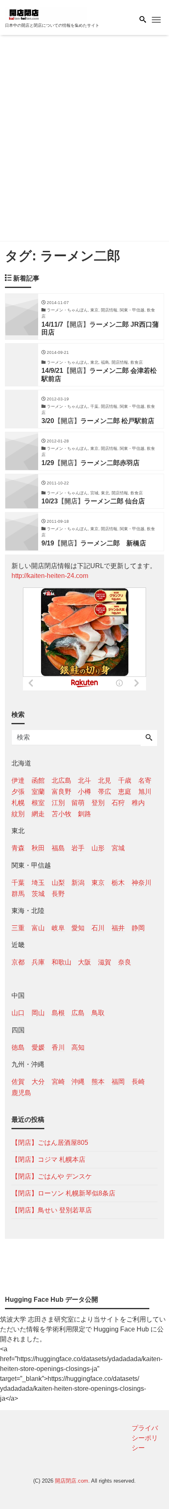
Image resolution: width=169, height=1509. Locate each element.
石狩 (118, 802)
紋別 (18, 813)
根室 (38, 802)
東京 (98, 882)
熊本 (98, 1081)
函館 (38, 780)
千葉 (18, 882)
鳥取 (98, 1012)
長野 (58, 893)
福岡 (118, 1081)
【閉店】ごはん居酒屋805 (49, 1142)
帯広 (104, 791)
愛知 (77, 927)
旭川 (144, 791)
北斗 (84, 780)
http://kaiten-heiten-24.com (49, 575)
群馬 (18, 893)
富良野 (61, 791)
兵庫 (38, 962)
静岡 (138, 927)
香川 (58, 1047)
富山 (38, 927)
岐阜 (58, 927)
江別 (58, 802)
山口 (18, 1012)
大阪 (84, 962)
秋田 (38, 848)
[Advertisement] (84, 140)
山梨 (58, 882)
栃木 (118, 882)
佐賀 (18, 1081)
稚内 (138, 802)
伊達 (18, 780)
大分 (38, 1081)
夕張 (18, 791)
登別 (98, 802)
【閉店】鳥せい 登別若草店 (51, 1210)
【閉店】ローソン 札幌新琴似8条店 (63, 1193)
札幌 (18, 802)
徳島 (18, 1047)
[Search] (149, 738)
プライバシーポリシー (145, 1438)
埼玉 (38, 882)
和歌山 (61, 962)
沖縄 (77, 1081)
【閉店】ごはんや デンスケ (51, 1176)
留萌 (77, 802)
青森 (18, 848)
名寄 (144, 780)
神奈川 (141, 882)
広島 (77, 1012)
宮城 (118, 848)
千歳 (124, 780)
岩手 (77, 848)
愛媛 (38, 1047)
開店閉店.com (71, 1481)
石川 (98, 927)
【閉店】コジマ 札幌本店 (48, 1159)
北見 (104, 780)
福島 (58, 848)
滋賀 (104, 962)
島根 (58, 1012)
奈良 (124, 962)
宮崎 (58, 1081)
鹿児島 (21, 1092)
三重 (18, 927)
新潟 (77, 882)
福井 (118, 927)
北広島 (61, 780)
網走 (38, 813)
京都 (18, 962)
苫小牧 (61, 813)
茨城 (38, 893)
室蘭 (38, 791)
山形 (98, 848)
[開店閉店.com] (46, 13)
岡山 (38, 1012)
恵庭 (124, 791)
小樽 (84, 791)
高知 (77, 1047)
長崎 (138, 1081)
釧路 (84, 813)
